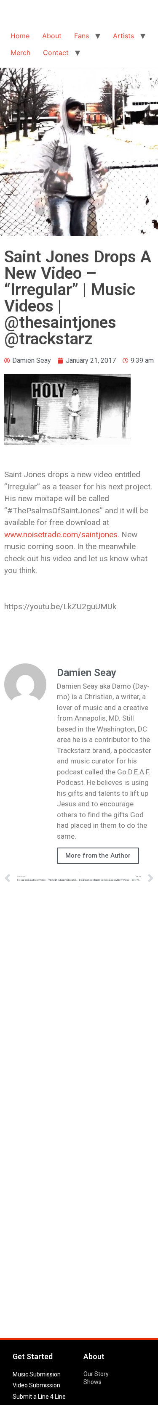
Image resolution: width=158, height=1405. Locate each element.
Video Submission (36, 1385)
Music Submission (37, 1374)
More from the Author (98, 855)
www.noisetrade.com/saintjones (61, 534)
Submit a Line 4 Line (39, 1396)
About (52, 36)
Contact (56, 52)
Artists (123, 36)
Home (20, 36)
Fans (81, 36)
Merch (20, 52)
